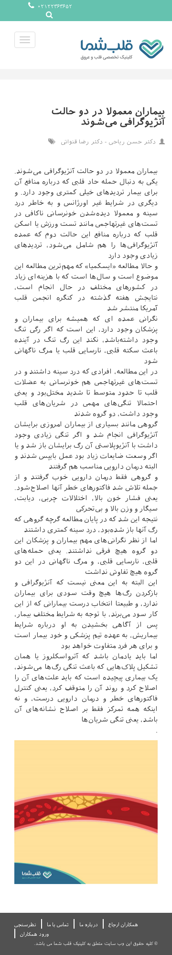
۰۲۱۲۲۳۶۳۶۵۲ (54, 6)
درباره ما (88, 924)
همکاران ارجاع (123, 924)
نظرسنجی (25, 924)
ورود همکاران (34, 934)
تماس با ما (58, 924)
